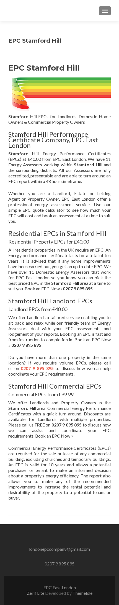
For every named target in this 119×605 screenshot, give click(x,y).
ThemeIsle (82, 593)
